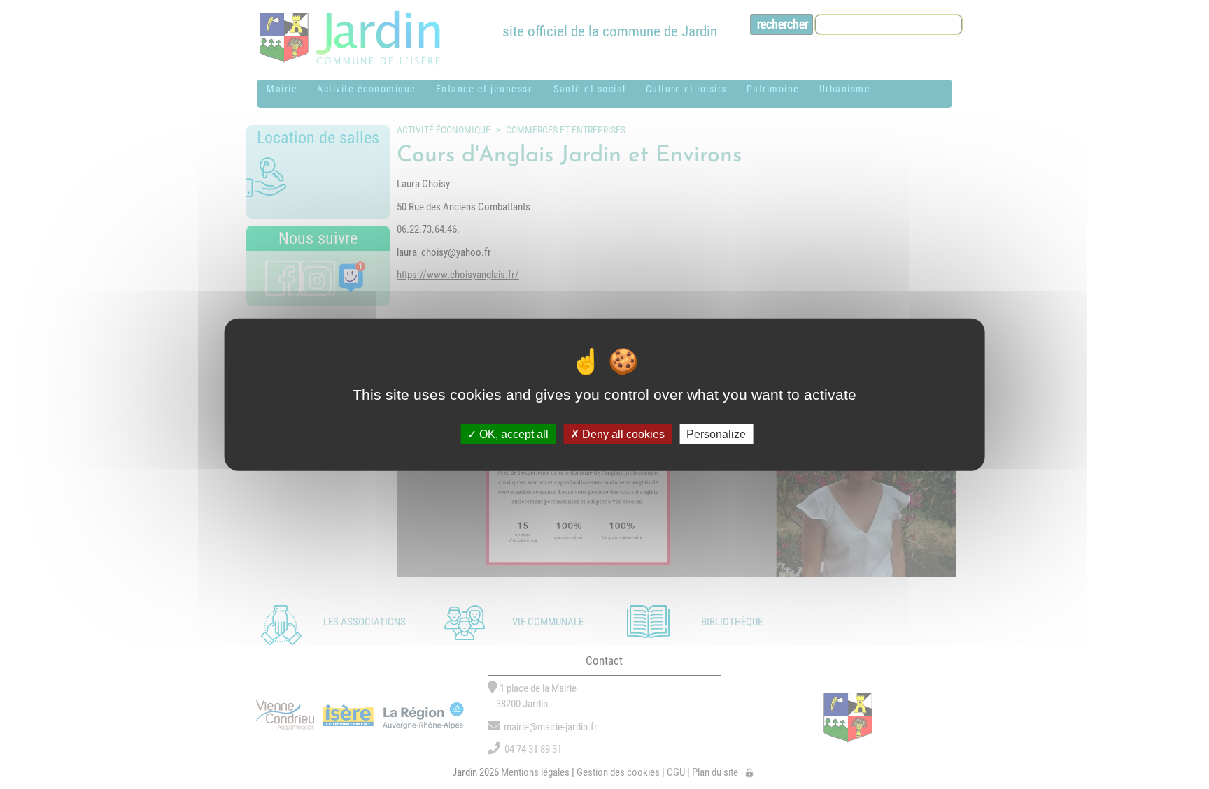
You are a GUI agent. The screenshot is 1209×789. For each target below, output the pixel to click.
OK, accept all (512, 434)
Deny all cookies (622, 434)
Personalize (716, 434)
